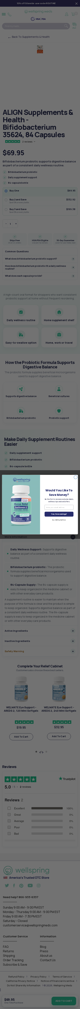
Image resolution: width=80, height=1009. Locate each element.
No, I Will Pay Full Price (59, 520)
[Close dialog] (75, 477)
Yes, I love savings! (59, 514)
